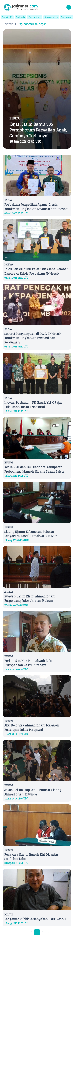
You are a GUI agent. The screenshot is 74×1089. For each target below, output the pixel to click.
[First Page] (25, 932)
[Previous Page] (31, 932)
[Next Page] (43, 932)
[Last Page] (48, 932)
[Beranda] (20, 7)
